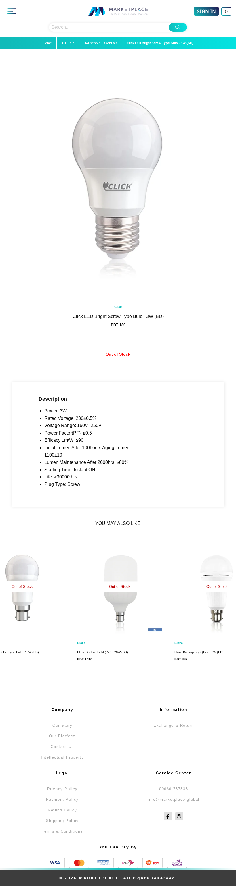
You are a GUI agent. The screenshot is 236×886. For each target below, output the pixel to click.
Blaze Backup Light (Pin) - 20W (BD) (102, 652)
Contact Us (62, 747)
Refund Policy (62, 810)
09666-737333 (173, 789)
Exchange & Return (173, 725)
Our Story (62, 725)
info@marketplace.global (173, 799)
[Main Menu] (11, 11)
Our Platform (62, 736)
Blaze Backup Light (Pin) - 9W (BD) (199, 652)
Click (118, 307)
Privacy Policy (62, 789)
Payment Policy (62, 799)
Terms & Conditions (62, 831)
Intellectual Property (62, 757)
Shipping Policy (62, 821)
